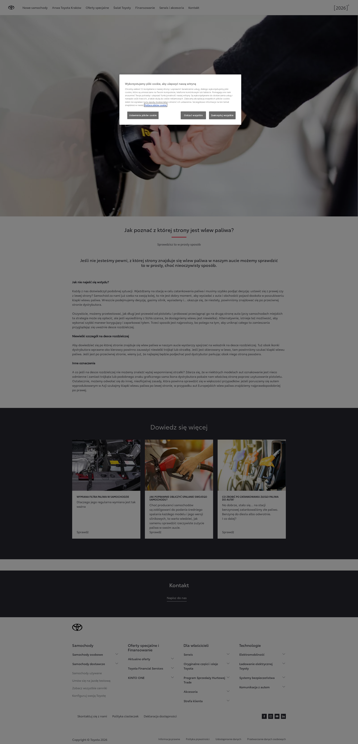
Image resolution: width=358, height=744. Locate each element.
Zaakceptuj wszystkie (222, 115)
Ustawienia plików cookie (143, 115)
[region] (180, 99)
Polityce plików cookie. (156, 105)
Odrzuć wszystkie (193, 115)
